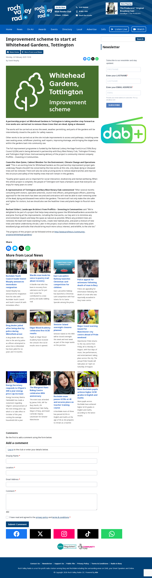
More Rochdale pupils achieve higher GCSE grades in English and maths (87, 393)
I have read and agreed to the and (40, 517)
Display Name (13, 456)
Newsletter (47, 563)
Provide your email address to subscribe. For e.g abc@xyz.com (121, 99)
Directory (67, 29)
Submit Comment (17, 524)
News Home (14, 52)
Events (54, 29)
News (19, 29)
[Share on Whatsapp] (97, 58)
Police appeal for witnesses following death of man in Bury (87, 282)
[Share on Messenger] (88, 58)
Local (79, 29)
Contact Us (35, 563)
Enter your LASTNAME (116, 76)
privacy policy (42, 517)
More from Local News (33, 52)
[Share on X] (93, 58)
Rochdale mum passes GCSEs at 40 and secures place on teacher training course (64, 402)
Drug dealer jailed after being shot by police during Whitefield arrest (15, 329)
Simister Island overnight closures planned (62, 327)
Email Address (13, 479)
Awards (42, 29)
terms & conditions (60, 517)
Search (140, 39)
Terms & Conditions (99, 563)
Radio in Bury (116, 563)
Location (10, 467)
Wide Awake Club (63, 11)
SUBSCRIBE (114, 105)
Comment (11, 491)
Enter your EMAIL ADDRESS (119, 87)
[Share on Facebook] (84, 58)
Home (9, 29)
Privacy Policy (83, 563)
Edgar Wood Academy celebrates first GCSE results (40, 330)
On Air (30, 29)
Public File (70, 563)
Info (103, 29)
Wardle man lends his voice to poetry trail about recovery (40, 278)
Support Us (59, 563)
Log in (10, 449)
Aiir (96, 572)
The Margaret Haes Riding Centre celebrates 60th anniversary (39, 391)
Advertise (92, 29)
